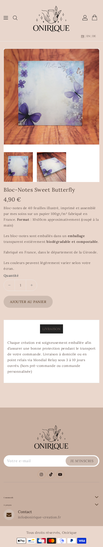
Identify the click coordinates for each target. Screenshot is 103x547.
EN (88, 36)
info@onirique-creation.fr (39, 517)
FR (82, 36)
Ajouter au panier (28, 302)
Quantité (11, 275)
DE (94, 36)
